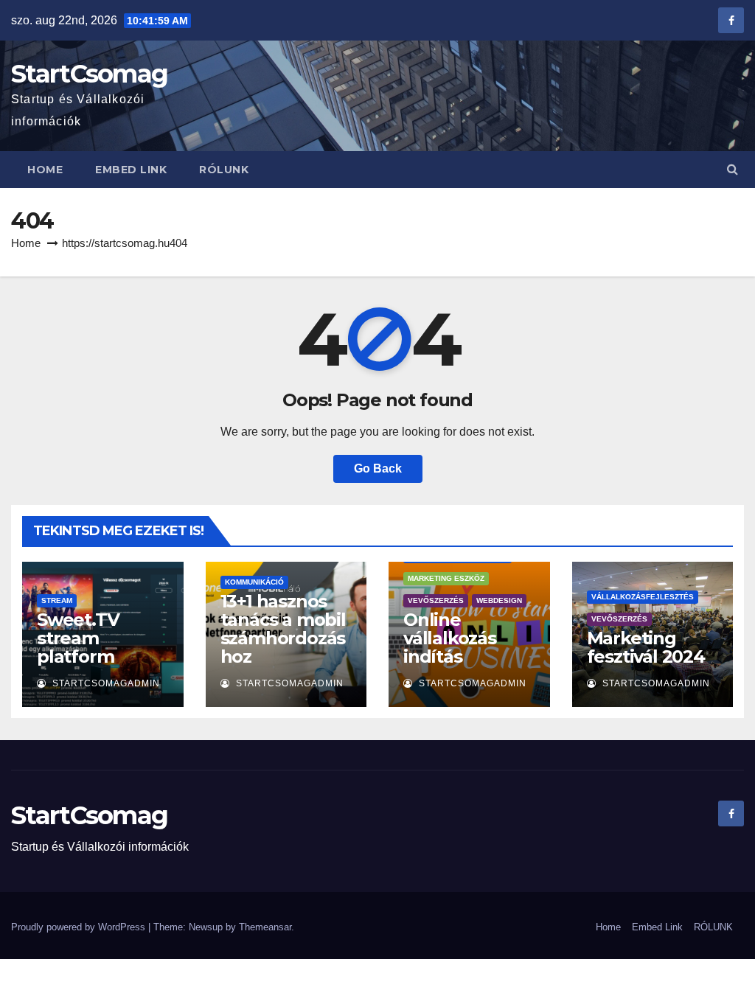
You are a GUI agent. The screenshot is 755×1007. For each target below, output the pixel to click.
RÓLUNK (223, 169)
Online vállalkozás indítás (449, 638)
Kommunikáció (254, 582)
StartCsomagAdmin (104, 683)
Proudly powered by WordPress (79, 927)
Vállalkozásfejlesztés (642, 597)
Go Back (378, 468)
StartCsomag (89, 73)
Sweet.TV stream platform (78, 638)
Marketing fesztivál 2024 (646, 647)
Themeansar (265, 927)
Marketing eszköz (446, 578)
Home (45, 169)
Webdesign (499, 600)
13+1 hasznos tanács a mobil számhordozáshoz (283, 628)
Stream (56, 600)
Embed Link (131, 169)
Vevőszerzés (436, 600)
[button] (732, 169)
